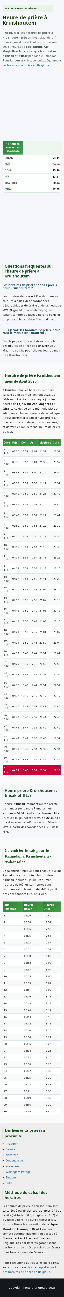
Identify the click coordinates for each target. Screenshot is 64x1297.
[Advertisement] (32, 107)
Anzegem (12, 1144)
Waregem (12, 1166)
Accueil (10, 8)
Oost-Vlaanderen (26, 8)
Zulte (9, 1183)
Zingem (11, 1177)
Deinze (10, 1149)
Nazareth (12, 1155)
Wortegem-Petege (18, 1172)
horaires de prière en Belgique (28, 65)
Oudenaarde (14, 1161)
